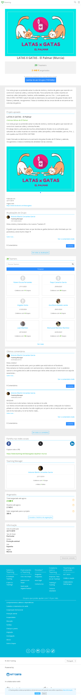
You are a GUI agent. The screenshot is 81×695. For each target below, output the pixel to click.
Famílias (9, 625)
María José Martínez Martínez (58, 328)
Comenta (70, 246)
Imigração (9, 632)
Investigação (10, 636)
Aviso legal (38, 580)
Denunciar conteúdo (68, 558)
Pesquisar (40, 269)
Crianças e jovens (12, 628)
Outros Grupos (11, 643)
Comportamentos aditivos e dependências (20, 602)
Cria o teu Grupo (26, 576)
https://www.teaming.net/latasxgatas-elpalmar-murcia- (27, 454)
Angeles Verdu (22, 305)
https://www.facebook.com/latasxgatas (19, 205)
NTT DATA (66, 574)
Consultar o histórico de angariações (40, 517)
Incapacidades (11, 617)
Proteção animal (11, 614)
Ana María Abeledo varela (58, 305)
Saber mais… (10, 237)
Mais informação (68, 690)
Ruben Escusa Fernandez (23, 282)
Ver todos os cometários (41, 432)
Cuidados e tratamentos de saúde (17, 606)
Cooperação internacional (14, 610)
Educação (9, 621)
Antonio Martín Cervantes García (23, 216)
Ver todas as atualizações (40, 253)
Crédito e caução (68, 578)
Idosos (8, 640)
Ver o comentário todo (66, 239)
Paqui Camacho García (58, 282)
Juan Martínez (23, 328)
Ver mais (40, 344)
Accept (37, 693)
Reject (44, 693)
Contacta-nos (39, 584)
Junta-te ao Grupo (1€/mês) (40, 79)
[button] (40, 192)
